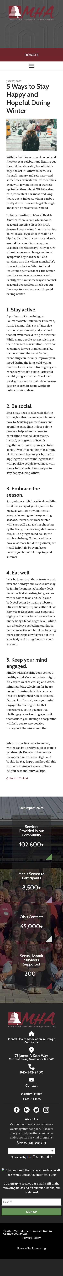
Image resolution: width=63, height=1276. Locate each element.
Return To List (18, 778)
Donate (31, 55)
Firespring (39, 1248)
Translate (42, 1156)
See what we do (31, 1142)
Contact (31, 1085)
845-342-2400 (31, 1072)
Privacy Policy (31, 1237)
